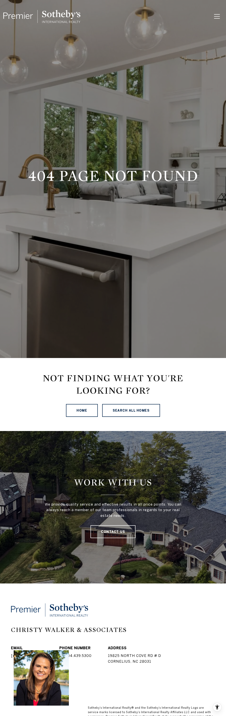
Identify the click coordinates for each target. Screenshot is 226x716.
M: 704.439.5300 (75, 656)
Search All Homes (131, 410)
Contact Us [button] (113, 531)
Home (82, 410)
